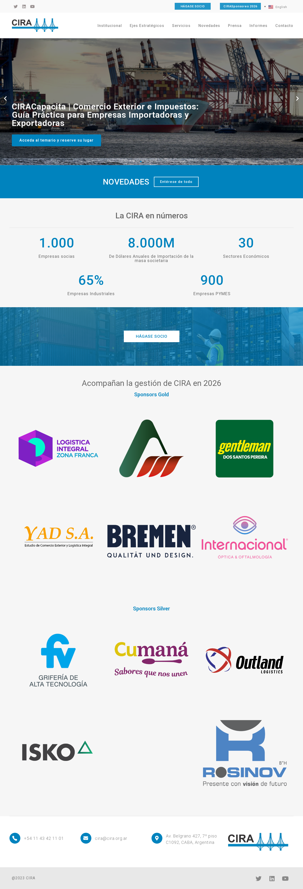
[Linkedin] (272, 878)
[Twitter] (259, 878)
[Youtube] (285, 878)
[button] (5, 98)
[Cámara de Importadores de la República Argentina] (35, 25)
